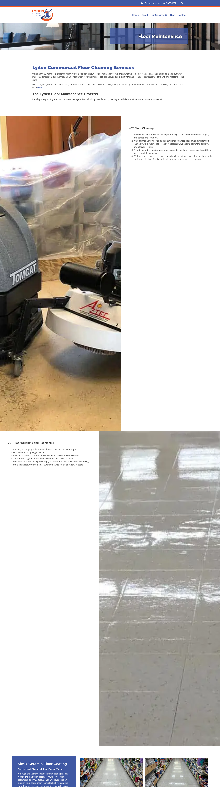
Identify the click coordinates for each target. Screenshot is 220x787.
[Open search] (182, 3)
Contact (182, 15)
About (144, 15)
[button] (158, 3)
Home (135, 15)
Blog (172, 15)
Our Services (157, 15)
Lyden (40, 87)
